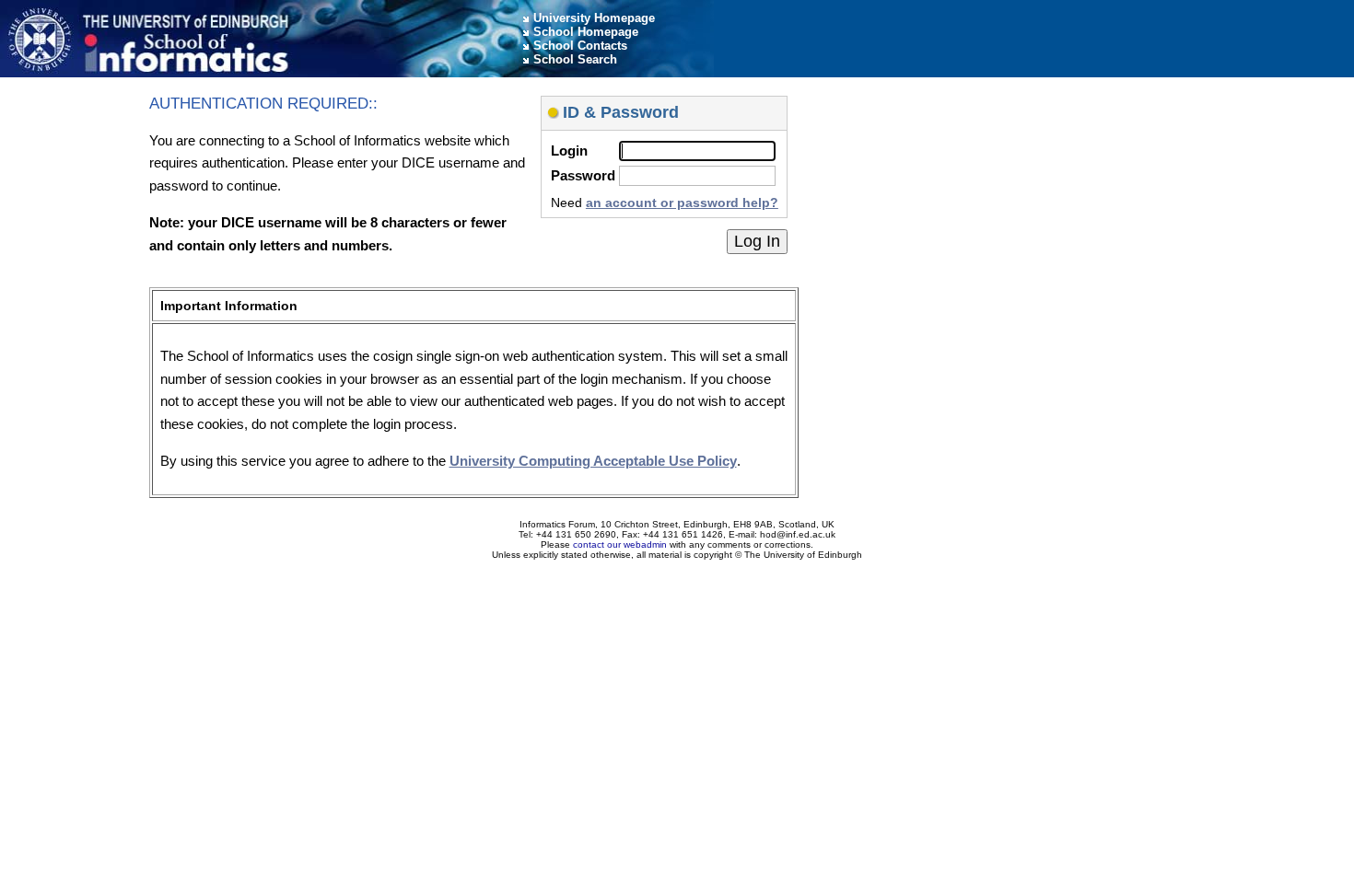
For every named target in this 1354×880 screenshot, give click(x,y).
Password (583, 175)
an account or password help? (682, 202)
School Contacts (580, 45)
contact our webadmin (620, 544)
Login (569, 150)
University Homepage (594, 18)
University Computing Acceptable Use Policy (593, 461)
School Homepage (585, 32)
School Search (575, 59)
